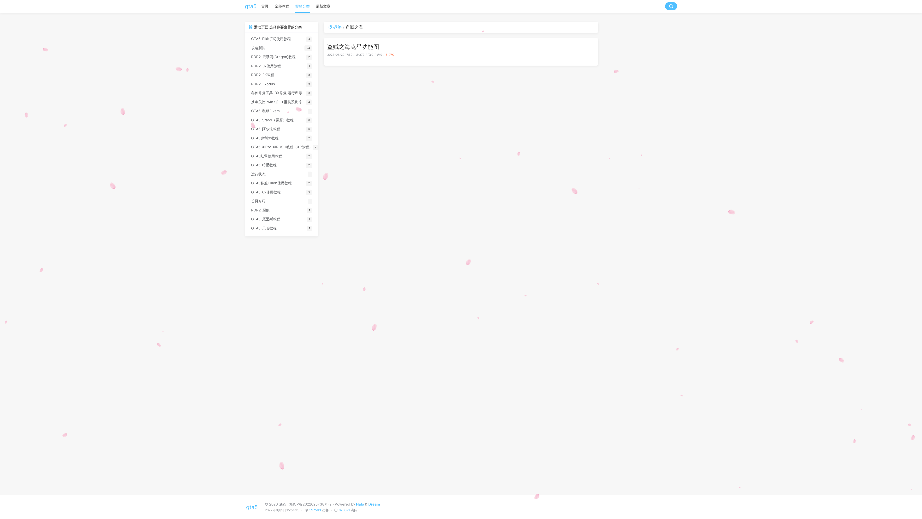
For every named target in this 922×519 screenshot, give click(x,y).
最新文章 (323, 6)
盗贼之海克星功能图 (353, 46)
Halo (360, 504)
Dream (374, 504)
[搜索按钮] (671, 6)
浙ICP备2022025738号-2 (310, 504)
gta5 (251, 6)
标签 (337, 27)
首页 (264, 6)
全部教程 (282, 6)
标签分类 (302, 6)
